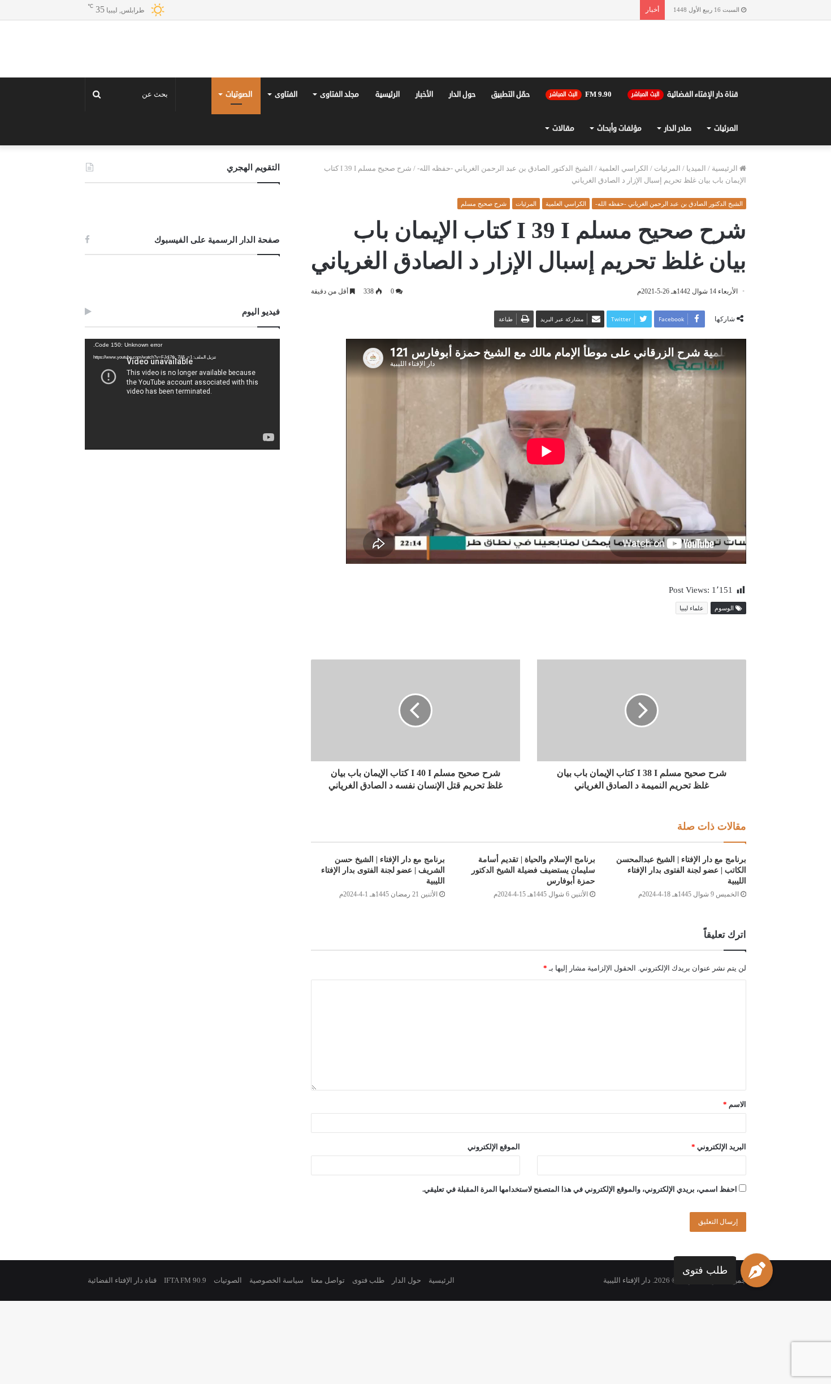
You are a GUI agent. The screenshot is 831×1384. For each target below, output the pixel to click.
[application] (182, 477)
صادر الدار (677, 211)
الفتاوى (286, 178)
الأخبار (424, 178)
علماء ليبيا (691, 691)
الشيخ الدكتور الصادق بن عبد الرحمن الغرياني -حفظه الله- (505, 251)
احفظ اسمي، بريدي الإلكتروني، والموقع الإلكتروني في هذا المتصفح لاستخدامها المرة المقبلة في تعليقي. (579, 1272)
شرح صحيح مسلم (484, 286)
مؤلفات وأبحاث (619, 211)
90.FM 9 (580, 178)
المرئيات (726, 211)
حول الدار (462, 178)
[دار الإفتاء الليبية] (415, 90)
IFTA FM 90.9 (185, 1363)
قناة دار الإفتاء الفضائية (684, 178)
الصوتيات (239, 178)
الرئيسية (387, 178)
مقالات (563, 211)
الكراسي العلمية (623, 251)
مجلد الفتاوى (339, 178)
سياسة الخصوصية (276, 1363)
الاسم (734, 1187)
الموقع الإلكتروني (494, 1230)
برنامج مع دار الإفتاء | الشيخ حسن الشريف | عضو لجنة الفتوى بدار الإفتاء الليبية (383, 953)
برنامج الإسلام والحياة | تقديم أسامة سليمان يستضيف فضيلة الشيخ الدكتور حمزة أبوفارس (533, 953)
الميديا (696, 251)
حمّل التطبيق (510, 178)
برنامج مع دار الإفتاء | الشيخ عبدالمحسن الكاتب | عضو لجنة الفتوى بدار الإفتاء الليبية (681, 953)
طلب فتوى (705, 1269)
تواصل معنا (328, 1363)
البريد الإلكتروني (718, 1230)
